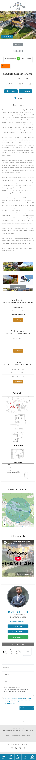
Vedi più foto (7, 37)
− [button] (4, 524)
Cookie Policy (26, 735)
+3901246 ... (19, 626)
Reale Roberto (18, 611)
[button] (18, 320)
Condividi (19, 98)
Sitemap (8, 735)
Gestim (26, 744)
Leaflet (16, 526)
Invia (22, 708)
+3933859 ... (19, 632)
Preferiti (14, 91)
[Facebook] (12, 748)
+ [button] (4, 522)
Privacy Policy (16, 735)
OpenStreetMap (25, 526)
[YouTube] (16, 748)
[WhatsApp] (24, 748)
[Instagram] (20, 748)
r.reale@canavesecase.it (18, 621)
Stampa (28, 91)
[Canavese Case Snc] (18, 5)
